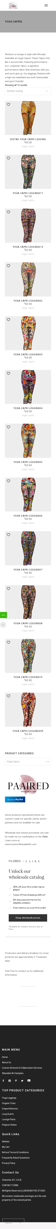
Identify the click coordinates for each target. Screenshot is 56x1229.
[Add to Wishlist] (9, 104)
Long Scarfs (8, 1114)
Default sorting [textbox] (15, 91)
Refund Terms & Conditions (15, 1152)
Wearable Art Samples (12, 1073)
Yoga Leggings (9, 1098)
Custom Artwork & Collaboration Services (22, 1068)
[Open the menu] (46, 5)
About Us (6, 1062)
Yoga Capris (28, 146)
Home (5, 1057)
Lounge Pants (8, 1119)
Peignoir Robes (9, 1124)
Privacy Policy (8, 1163)
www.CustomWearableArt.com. (21, 844)
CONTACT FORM (10, 1185)
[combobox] (28, 91)
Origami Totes (9, 1103)
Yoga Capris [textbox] (28, 762)
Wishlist (5, 1141)
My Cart (5, 1147)
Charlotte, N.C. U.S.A (11, 1180)
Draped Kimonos (10, 1108)
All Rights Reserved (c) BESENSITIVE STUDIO (23, 1190)
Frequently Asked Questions (16, 1157)
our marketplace (26, 836)
